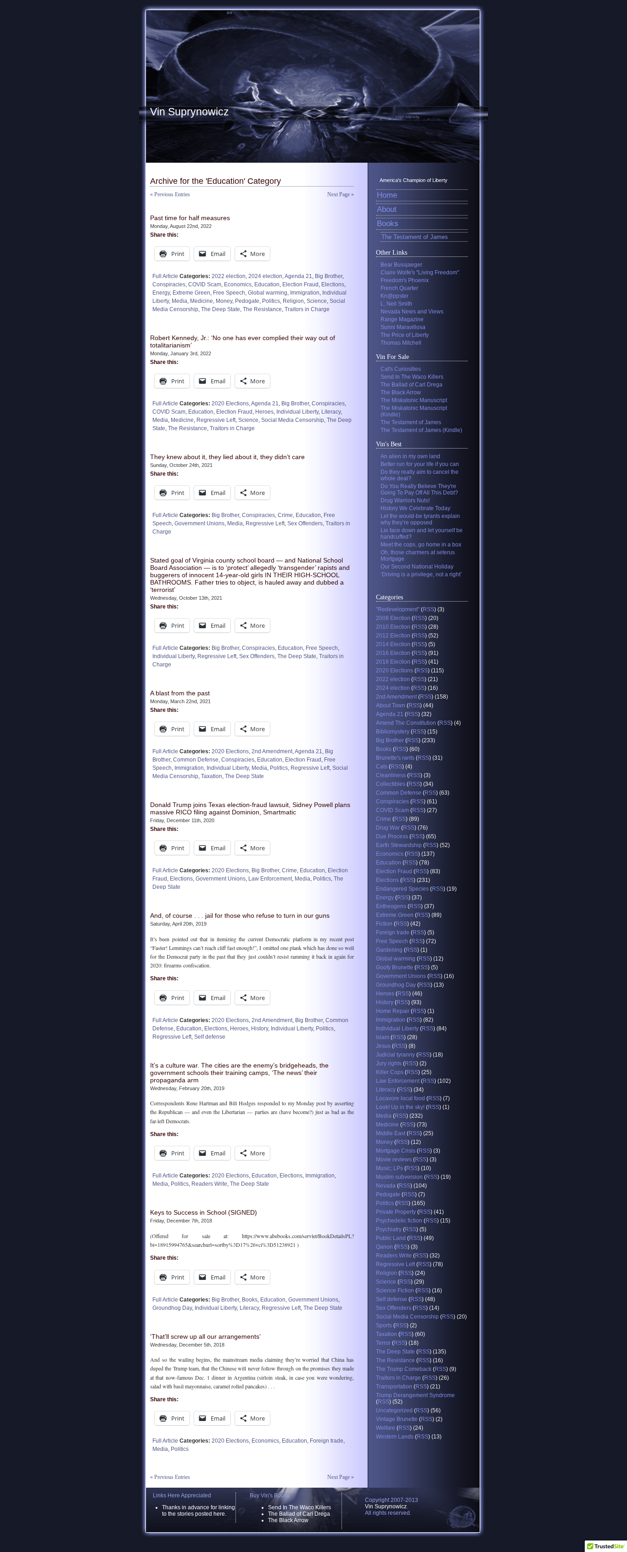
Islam (382, 1037)
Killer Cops (389, 1072)
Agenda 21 (298, 276)
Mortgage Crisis (395, 1151)
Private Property (396, 1212)
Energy (161, 293)
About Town (390, 705)
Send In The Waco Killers (412, 377)
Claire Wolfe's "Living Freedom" (420, 272)
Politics (271, 301)
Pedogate (247, 301)
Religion (293, 301)
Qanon (384, 1247)
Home (387, 195)
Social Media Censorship (292, 420)
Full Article (165, 276)
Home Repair (392, 1011)
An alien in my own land (410, 456)
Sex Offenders (305, 523)
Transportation (394, 1386)
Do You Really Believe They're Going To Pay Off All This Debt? (419, 489)
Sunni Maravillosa (403, 327)
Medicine (201, 301)
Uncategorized (394, 1410)
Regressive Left (215, 420)
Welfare (385, 1428)
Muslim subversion (399, 1177)
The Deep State (220, 309)
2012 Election (393, 635)
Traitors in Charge (307, 309)
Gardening (389, 950)
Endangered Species (402, 889)
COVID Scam (204, 284)
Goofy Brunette (394, 967)
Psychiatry (389, 1229)
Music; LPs (389, 1168)
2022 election (229, 276)
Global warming (267, 293)
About (387, 209)
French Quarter (399, 288)
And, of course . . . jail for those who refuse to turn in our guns (240, 915)
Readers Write (209, 1184)
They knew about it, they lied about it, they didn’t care (227, 456)
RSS (428, 609)
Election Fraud (300, 284)
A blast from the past (180, 693)
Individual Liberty (297, 412)
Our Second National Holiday (417, 566)
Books (250, 1299)
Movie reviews (394, 1159)
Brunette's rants (395, 758)
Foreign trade (326, 1441)
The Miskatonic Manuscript (414, 400)
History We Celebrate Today (415, 508)
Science (317, 301)
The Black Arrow (401, 392)
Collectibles (390, 784)
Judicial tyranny (395, 1055)
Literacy (331, 412)
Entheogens (391, 906)
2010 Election (393, 627)
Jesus (383, 1046)
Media (179, 301)
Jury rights (389, 1063)
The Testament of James (414, 236)
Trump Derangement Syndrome (415, 1395)
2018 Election (393, 662)
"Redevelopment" (398, 609)
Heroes (264, 412)
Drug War (388, 827)
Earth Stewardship (399, 845)
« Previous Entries (170, 194)
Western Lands (395, 1436)
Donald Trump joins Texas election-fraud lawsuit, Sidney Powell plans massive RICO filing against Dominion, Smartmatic (250, 808)
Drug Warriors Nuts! (405, 500)
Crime (285, 515)
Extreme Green (191, 293)
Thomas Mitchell (401, 343)
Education (267, 284)
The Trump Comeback (403, 1369)
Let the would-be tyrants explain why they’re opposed (420, 519)
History (259, 1028)
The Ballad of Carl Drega (411, 384)
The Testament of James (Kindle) (421, 430)
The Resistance (262, 309)
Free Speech (229, 293)
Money (224, 301)
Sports (384, 1325)
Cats (381, 766)
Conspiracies (168, 284)
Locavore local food (400, 1098)
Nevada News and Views (412, 311)
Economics (238, 284)
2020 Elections (230, 403)
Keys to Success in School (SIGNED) (203, 1212)
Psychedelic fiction (399, 1220)
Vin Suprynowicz (189, 112)
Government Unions (199, 523)
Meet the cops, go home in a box (421, 544)
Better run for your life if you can (420, 464)
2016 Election (393, 653)
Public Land (391, 1238)
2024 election (265, 276)
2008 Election (393, 618)
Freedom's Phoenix (405, 280)
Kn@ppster (395, 296)
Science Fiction (395, 1290)
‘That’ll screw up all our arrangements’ (205, 1336)
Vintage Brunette (397, 1419)
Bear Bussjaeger (401, 265)
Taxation (211, 776)
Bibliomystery (392, 731)
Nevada (386, 1185)
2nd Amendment (272, 751)
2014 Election (393, 644)
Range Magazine (402, 319)
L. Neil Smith (396, 304)
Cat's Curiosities (401, 369)
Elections (332, 284)
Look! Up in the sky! (400, 1107)
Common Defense (195, 759)
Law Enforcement (270, 878)
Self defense (209, 1037)
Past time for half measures (190, 218)
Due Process (392, 836)
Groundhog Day (172, 1308)
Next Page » (340, 194)
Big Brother (328, 276)
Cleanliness (391, 775)
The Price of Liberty (405, 335)
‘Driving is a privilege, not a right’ (421, 574)
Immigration (304, 293)
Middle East (390, 1133)
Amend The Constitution (406, 723)
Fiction (384, 924)
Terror (383, 1343)
